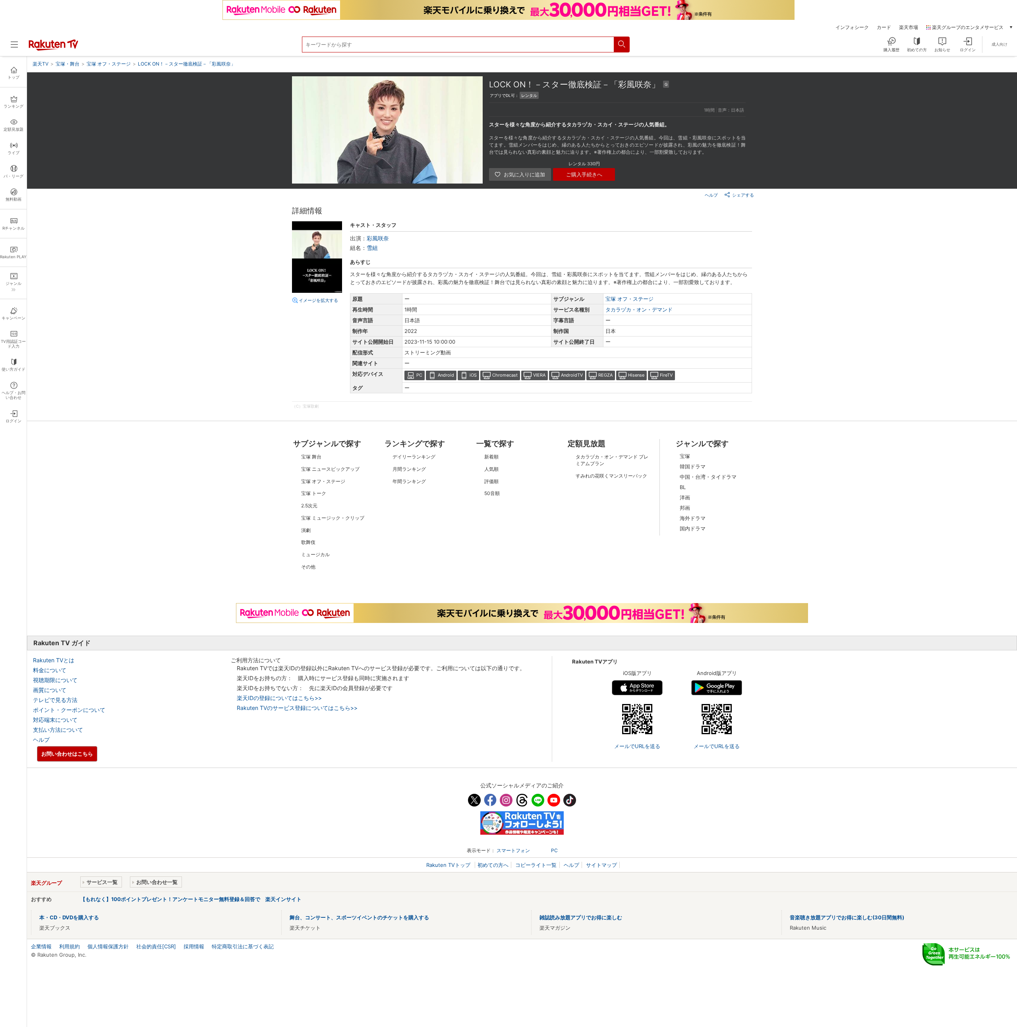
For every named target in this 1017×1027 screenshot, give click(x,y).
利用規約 (69, 946)
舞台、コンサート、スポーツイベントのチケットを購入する (359, 917)
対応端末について (55, 719)
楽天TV (40, 64)
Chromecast (505, 375)
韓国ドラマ (693, 466)
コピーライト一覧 (536, 865)
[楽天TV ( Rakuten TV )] (53, 49)
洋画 (685, 497)
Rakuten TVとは (53, 660)
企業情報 (41, 946)
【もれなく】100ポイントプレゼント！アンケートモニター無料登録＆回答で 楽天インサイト (191, 899)
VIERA (539, 375)
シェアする (743, 195)
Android (446, 375)
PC (419, 375)
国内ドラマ (693, 528)
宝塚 (685, 456)
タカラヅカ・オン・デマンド (639, 309)
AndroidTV (572, 375)
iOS (473, 375)
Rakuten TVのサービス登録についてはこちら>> (297, 707)
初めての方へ (493, 865)
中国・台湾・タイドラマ (708, 477)
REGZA (605, 375)
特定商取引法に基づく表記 (243, 946)
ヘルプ (711, 195)
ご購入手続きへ (584, 174)
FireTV (666, 375)
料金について (49, 670)
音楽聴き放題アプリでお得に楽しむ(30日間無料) (847, 917)
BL (683, 487)
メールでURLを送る (637, 746)
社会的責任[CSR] (156, 946)
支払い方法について (58, 729)
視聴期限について (55, 680)
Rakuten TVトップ (449, 865)
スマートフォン (513, 850)
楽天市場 (908, 27)
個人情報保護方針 (108, 946)
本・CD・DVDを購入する (69, 917)
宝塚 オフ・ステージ (629, 299)
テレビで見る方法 (55, 699)
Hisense (636, 375)
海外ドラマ (693, 518)
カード (884, 27)
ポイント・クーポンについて (69, 709)
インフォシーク (852, 27)
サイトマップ (601, 865)
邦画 (685, 508)
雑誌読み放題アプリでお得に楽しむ (580, 917)
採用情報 (194, 946)
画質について (49, 690)
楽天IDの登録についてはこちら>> (279, 697)
